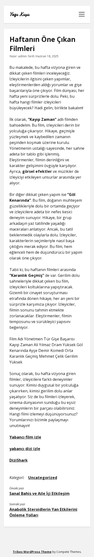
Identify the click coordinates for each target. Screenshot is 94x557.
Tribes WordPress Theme (32, 552)
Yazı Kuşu (19, 14)
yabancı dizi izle (24, 448)
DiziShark (18, 460)
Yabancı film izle (25, 437)
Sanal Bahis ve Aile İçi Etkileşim (39, 493)
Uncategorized (42, 477)
